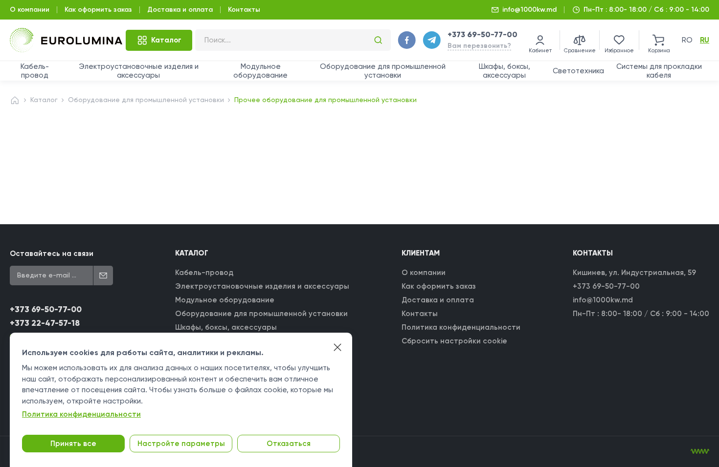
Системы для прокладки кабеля (659, 71)
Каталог (44, 100)
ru (704, 40)
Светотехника (578, 70)
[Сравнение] (579, 40)
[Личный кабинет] (540, 40)
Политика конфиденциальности (461, 327)
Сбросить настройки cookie (454, 341)
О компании (29, 9)
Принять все (73, 443)
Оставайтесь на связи (51, 253)
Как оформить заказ (98, 9)
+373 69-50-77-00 (482, 34)
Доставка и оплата (180, 9)
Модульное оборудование (260, 71)
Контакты (244, 9)
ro (687, 40)
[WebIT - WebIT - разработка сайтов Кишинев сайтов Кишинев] (700, 451)
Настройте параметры (181, 443)
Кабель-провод (35, 71)
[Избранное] (619, 40)
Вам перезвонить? (479, 46)
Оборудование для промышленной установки (383, 71)
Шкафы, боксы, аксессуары (504, 71)
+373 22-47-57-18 (45, 323)
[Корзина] (659, 40)
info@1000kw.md (529, 9)
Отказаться (289, 443)
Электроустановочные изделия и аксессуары (139, 71)
